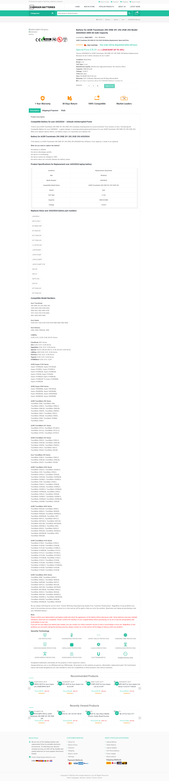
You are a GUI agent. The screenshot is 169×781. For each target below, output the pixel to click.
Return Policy (104, 2)
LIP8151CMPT (37, 259)
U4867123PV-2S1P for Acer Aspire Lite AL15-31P (99, 685)
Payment (115, 2)
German (82, 778)
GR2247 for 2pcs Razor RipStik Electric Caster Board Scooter (98, 715)
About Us (71, 742)
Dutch (100, 778)
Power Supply (111, 754)
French (94, 778)
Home (100, 19)
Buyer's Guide (135, 2)
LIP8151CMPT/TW (38, 264)
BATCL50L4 (36, 221)
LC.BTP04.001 (37, 245)
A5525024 (35, 216)
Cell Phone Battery (112, 751)
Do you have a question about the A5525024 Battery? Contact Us (100, 81)
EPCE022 (102, 37)
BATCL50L (36, 279)
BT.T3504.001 (37, 235)
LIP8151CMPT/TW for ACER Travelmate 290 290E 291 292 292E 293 (42, 716)
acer (123, 19)
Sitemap (71, 757)
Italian (88, 778)
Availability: (80, 37)
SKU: (96, 37)
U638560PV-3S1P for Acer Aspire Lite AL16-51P (70, 685)
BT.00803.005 (37, 226)
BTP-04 (34, 283)
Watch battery (111, 757)
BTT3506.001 (36, 293)
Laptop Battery (111, 742)
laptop (116, 19)
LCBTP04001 (36, 250)
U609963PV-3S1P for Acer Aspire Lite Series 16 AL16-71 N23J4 (127, 685)
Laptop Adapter (111, 748)
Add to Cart (109, 86)
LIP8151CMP (36, 255)
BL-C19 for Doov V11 (127, 714)
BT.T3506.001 (37, 240)
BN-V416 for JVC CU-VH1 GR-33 (70, 714)
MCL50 (34, 269)
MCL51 (34, 274)
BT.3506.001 (36, 231)
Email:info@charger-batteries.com (43, 757)
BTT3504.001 (36, 288)
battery (108, 19)
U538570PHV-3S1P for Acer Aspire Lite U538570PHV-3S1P (42, 685)
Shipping (125, 2)
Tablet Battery (111, 745)
